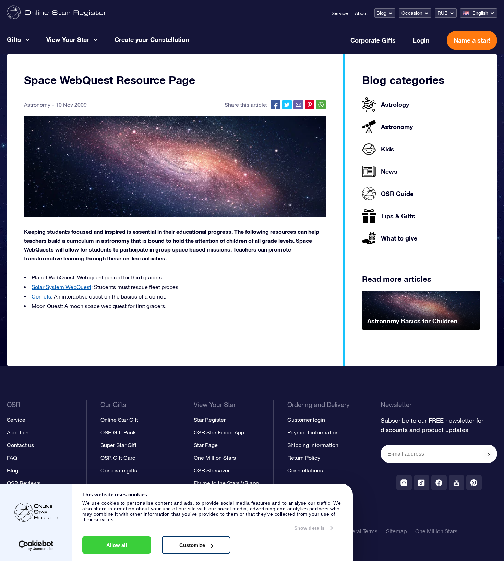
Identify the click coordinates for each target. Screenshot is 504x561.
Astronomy (37, 105)
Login (421, 40)
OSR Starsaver (212, 470)
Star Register (210, 420)
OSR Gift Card (117, 458)
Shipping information (312, 445)
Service (340, 13)
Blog (381, 13)
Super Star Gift (118, 445)
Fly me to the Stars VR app (226, 483)
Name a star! (472, 40)
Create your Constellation (152, 39)
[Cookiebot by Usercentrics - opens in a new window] (36, 545)
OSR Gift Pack (118, 432)
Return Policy (303, 458)
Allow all (116, 545)
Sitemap (396, 531)
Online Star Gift (119, 420)
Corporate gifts (118, 470)
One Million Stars (215, 458)
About (361, 13)
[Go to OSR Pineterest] (474, 482)
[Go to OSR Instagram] (404, 482)
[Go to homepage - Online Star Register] (57, 12)
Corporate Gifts (373, 40)
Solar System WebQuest (61, 287)
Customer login (306, 420)
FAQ (12, 458)
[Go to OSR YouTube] (456, 482)
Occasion (411, 13)
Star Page (206, 445)
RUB (442, 13)
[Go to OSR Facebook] (439, 482)
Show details (309, 528)
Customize (192, 545)
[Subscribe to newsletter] (489, 454)
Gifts (14, 39)
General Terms (359, 531)
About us (17, 432)
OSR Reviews (23, 483)
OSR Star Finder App (219, 432)
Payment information (313, 432)
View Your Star (67, 39)
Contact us (20, 445)
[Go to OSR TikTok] (421, 482)
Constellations (305, 470)
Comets (41, 296)
